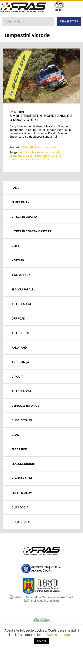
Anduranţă (20, 362)
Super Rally (20, 202)
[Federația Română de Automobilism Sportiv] (23, 8)
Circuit (17, 376)
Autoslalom (21, 304)
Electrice (19, 449)
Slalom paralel (23, 289)
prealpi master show (36, 155)
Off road (18, 318)
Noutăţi (28, 147)
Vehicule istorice (25, 405)
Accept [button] (41, 641)
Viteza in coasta (24, 216)
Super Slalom (21, 493)
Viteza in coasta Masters (31, 231)
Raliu (37, 147)
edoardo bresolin (31, 152)
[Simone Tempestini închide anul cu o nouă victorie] (41, 102)
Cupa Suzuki (20, 522)
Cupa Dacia (19, 507)
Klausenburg (21, 478)
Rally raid (19, 347)
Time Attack (20, 275)
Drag (15, 434)
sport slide (49, 147)
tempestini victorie (37, 159)
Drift (15, 245)
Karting (17, 260)
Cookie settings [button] (58, 635)
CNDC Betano (21, 420)
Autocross (20, 333)
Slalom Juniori (23, 463)
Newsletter (69, 21)
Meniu (77, 6)
